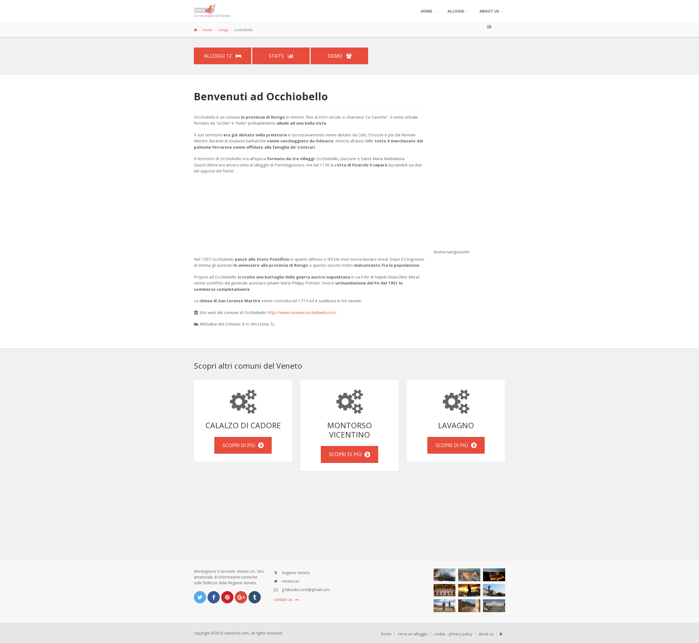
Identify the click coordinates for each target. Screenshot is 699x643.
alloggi (456, 11)
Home (426, 11)
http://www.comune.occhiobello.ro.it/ (302, 312)
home (207, 29)
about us (486, 634)
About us (489, 11)
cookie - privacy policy (453, 634)
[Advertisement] (309, 218)
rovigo (223, 29)
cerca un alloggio (413, 634)
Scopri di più (240, 445)
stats (277, 55)
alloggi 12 (218, 55)
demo (335, 55)
